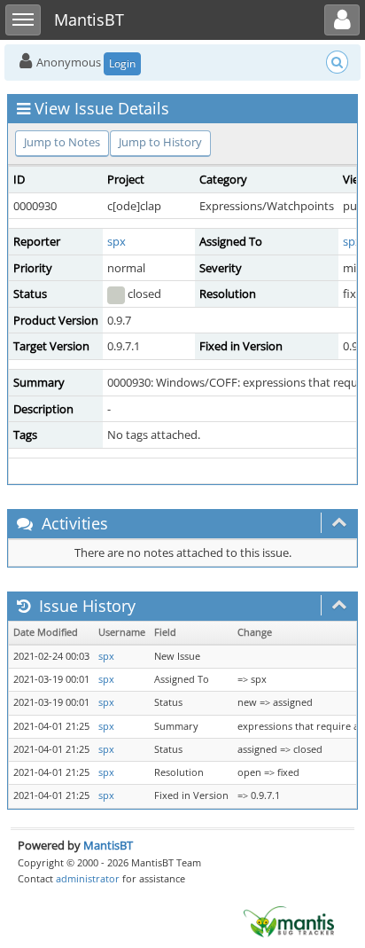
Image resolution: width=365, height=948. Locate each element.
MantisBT (108, 845)
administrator (88, 878)
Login (122, 63)
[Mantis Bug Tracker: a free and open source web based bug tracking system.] (289, 920)
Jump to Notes (62, 142)
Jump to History (160, 142)
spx (116, 241)
